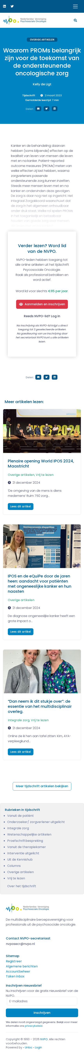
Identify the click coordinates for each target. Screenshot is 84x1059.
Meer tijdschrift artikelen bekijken (42, 786)
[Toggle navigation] (75, 6)
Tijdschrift (28, 95)
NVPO (44, 1039)
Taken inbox (15, 976)
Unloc (28, 1047)
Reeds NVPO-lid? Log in (42, 316)
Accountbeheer (18, 971)
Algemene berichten (22, 966)
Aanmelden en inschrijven (45, 304)
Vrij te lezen (45, 475)
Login (38, 1047)
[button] (76, 20)
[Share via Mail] (38, 108)
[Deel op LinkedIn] (54, 108)
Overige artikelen (42, 39)
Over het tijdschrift (21, 886)
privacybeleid (33, 1025)
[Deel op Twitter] (46, 108)
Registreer (14, 961)
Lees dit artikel (20, 506)
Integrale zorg (18, 720)
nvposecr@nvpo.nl (20, 944)
